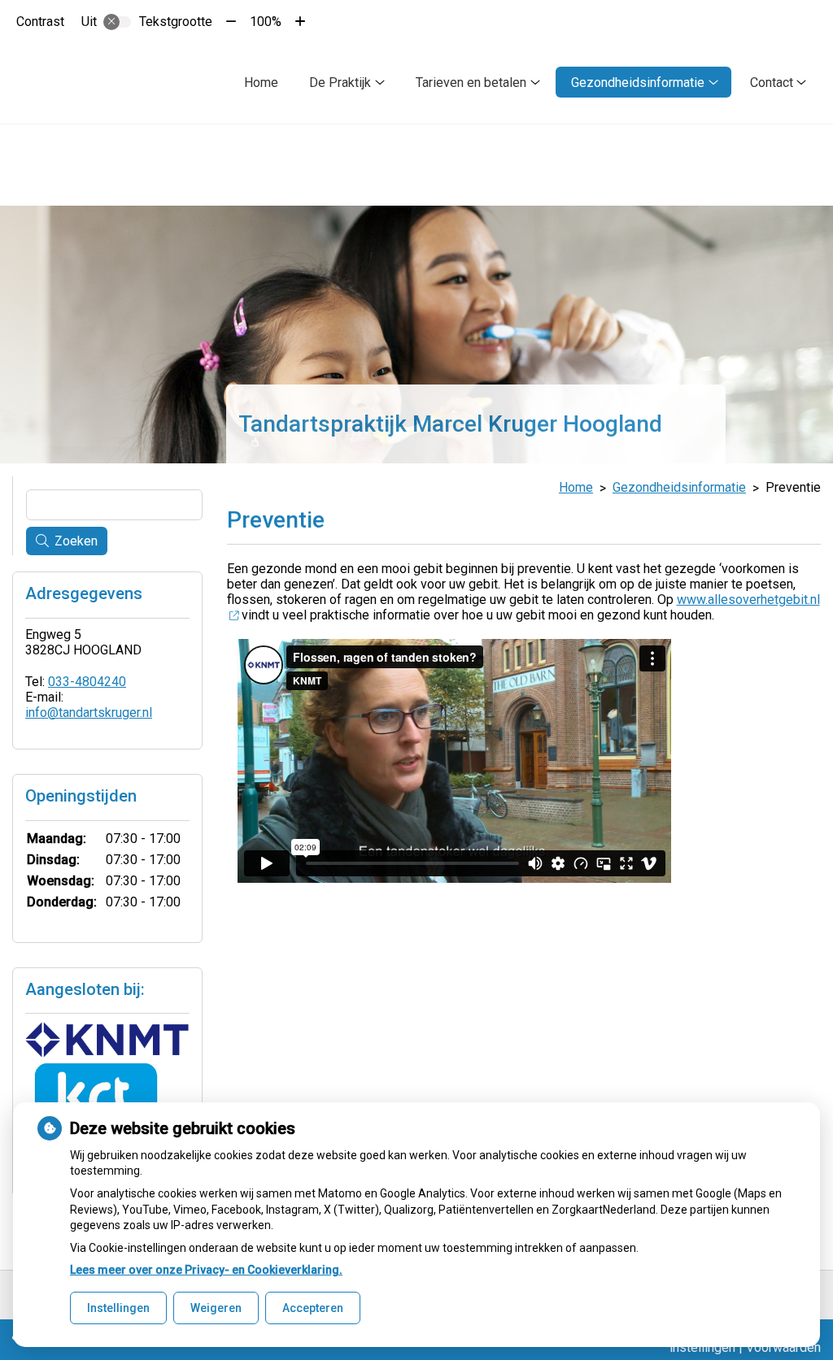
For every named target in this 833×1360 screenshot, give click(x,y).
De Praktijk (340, 82)
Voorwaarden (783, 1347)
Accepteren (312, 1307)
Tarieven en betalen (471, 82)
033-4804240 (87, 681)
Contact (771, 82)
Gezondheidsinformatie (637, 82)
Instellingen (118, 1307)
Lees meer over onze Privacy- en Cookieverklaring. (206, 1269)
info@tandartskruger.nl (88, 712)
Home (261, 82)
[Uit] (117, 22)
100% (265, 21)
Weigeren (216, 1307)
